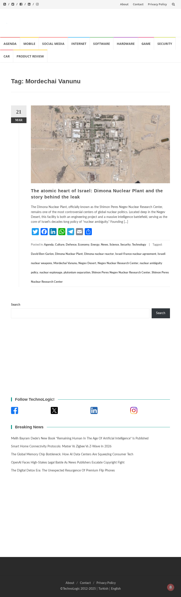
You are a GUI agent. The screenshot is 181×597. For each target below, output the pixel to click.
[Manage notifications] (170, 587)
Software (101, 44)
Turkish (103, 588)
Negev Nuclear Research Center (118, 263)
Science (114, 244)
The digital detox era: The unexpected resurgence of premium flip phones (63, 470)
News (104, 244)
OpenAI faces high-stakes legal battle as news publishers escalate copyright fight (67, 462)
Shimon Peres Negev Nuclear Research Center (121, 272)
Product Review (30, 56)
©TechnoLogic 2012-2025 (78, 588)
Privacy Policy (157, 4)
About (124, 4)
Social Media (53, 44)
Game (146, 44)
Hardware (126, 44)
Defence (71, 244)
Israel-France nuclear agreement (135, 254)
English (116, 588)
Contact (138, 4)
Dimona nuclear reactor (99, 254)
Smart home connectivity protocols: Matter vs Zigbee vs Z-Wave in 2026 (61, 446)
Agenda (10, 44)
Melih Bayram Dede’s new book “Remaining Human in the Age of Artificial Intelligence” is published (80, 438)
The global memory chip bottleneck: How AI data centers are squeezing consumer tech (72, 454)
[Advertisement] (94, 22)
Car (7, 56)
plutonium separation (77, 272)
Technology (139, 244)
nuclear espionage (51, 272)
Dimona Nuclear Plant (69, 254)
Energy (95, 244)
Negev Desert (87, 263)
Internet (78, 44)
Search (15, 304)
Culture (59, 244)
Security (164, 44)
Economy (83, 244)
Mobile (29, 44)
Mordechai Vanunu (65, 263)
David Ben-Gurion (42, 254)
